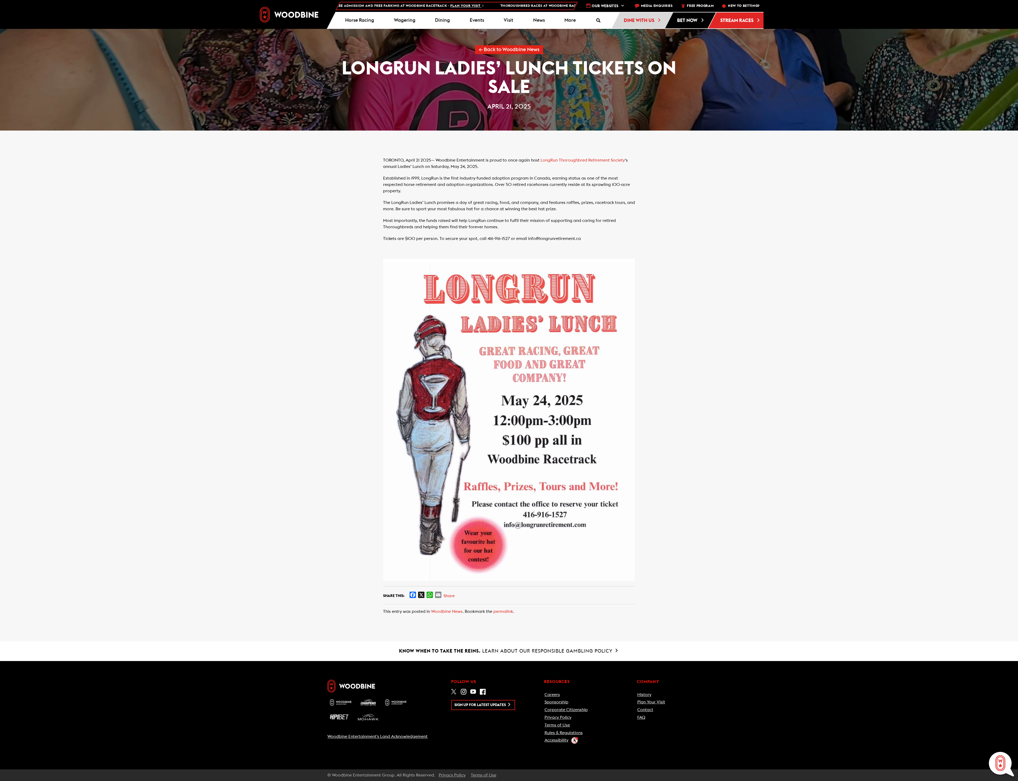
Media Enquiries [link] (657, 6)
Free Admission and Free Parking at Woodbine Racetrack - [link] (355, 6)
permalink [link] (503, 611)
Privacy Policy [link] (558, 717)
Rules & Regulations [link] (564, 733)
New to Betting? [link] (744, 6)
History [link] (644, 695)
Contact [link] (645, 710)
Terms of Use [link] (557, 725)
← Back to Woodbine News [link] (509, 49)
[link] (289, 15)
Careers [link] (552, 695)
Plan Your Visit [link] (651, 702)
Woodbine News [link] (447, 611)
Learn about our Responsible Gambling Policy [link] (506, 651)
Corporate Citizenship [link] (566, 710)
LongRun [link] (549, 160)
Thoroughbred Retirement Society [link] (592, 160)
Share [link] (449, 596)
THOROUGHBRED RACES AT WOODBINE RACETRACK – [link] (527, 6)
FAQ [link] (641, 717)
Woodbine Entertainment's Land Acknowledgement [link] (377, 736)
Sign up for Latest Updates (480, 705)
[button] (570, 20)
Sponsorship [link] (556, 702)
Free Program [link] (700, 6)
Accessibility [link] (556, 740)
